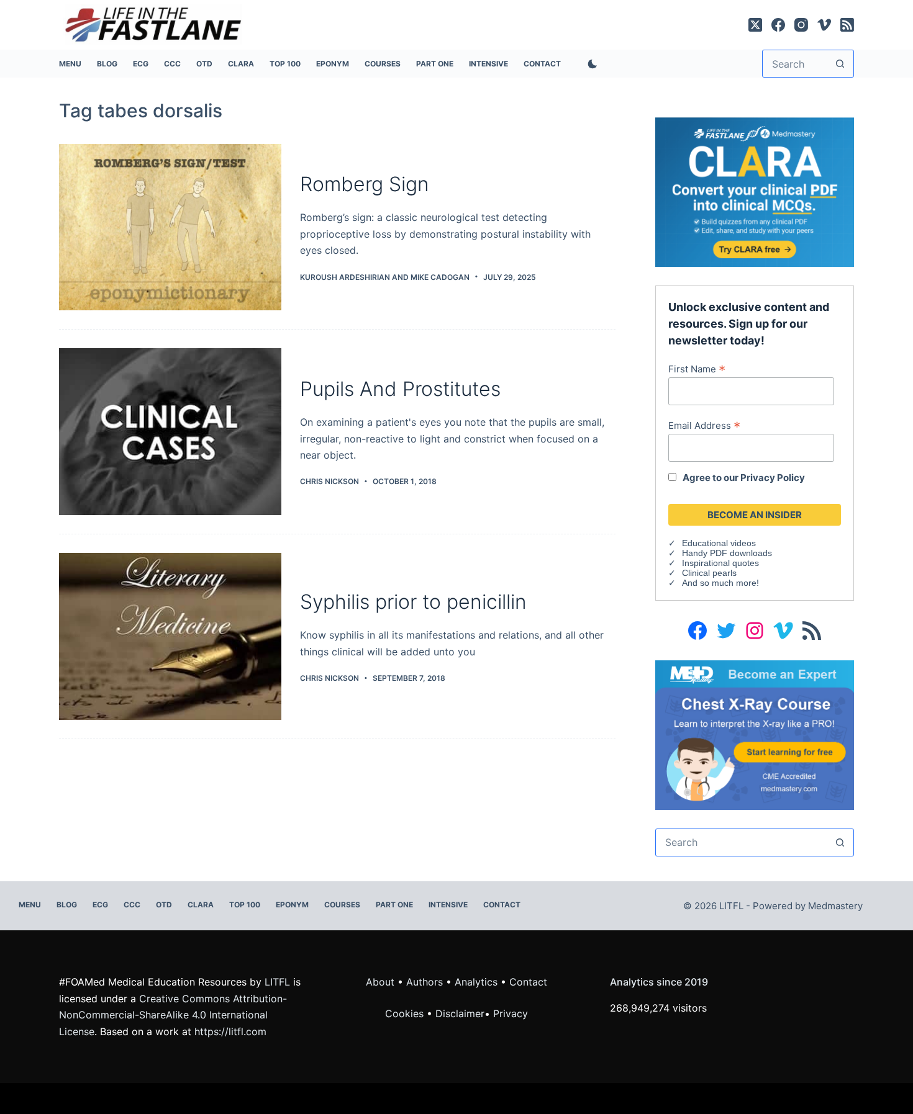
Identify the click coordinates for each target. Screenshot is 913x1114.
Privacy (510, 1013)
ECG (140, 63)
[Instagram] (801, 25)
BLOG (107, 63)
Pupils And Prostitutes (400, 389)
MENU (70, 63)
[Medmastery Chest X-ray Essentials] (754, 734)
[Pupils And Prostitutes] (170, 431)
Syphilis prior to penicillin (413, 602)
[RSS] (847, 25)
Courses (383, 63)
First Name (696, 368)
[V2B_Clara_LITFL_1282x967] (754, 191)
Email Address (704, 425)
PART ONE (434, 63)
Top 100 (285, 63)
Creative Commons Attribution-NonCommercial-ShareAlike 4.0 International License (173, 1015)
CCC (172, 63)
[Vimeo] (824, 25)
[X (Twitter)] (755, 25)
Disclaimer (459, 1013)
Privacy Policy (772, 477)
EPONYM (332, 63)
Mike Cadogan (440, 277)
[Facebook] (778, 25)
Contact (542, 63)
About (380, 982)
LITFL (277, 982)
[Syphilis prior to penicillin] (170, 636)
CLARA (241, 63)
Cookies (406, 1013)
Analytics (476, 982)
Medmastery (835, 906)
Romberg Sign (364, 184)
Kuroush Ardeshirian (345, 277)
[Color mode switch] (590, 64)
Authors (424, 982)
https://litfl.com (230, 1031)
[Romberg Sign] (170, 227)
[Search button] (840, 63)
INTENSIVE (488, 63)
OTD (204, 63)
